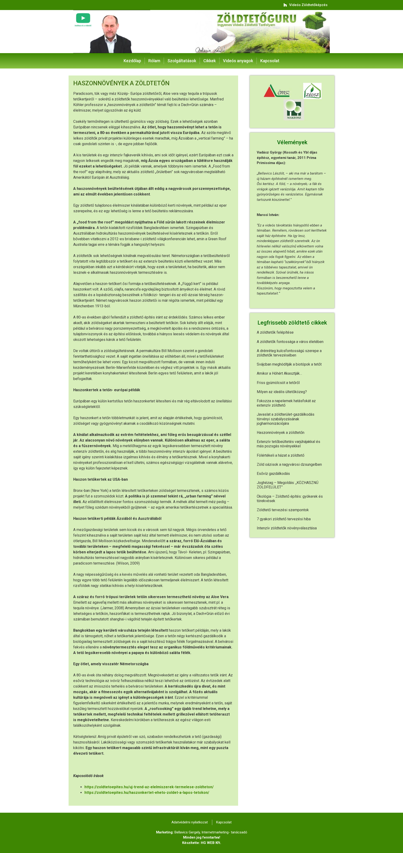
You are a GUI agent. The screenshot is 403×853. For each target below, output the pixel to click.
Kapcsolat (269, 60)
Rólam (154, 60)
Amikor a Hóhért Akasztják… (279, 373)
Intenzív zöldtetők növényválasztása (287, 528)
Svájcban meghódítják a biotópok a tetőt (289, 364)
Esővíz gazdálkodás (273, 473)
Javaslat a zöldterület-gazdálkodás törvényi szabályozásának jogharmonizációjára (285, 418)
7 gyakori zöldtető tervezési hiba (284, 519)
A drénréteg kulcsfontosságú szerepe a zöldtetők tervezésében (289, 353)
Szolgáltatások (181, 60)
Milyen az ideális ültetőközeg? (282, 392)
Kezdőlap (132, 60)
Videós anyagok (238, 60)
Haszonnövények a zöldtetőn (280, 432)
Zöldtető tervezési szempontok (283, 510)
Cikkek (209, 60)
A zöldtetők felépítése (275, 332)
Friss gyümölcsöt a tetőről (278, 382)
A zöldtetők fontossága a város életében (290, 341)
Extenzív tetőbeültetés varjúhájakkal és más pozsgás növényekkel (288, 443)
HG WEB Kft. (211, 843)
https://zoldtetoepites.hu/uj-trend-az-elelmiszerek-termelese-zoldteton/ (149, 787)
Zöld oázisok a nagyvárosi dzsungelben (289, 464)
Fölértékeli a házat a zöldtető (280, 455)
